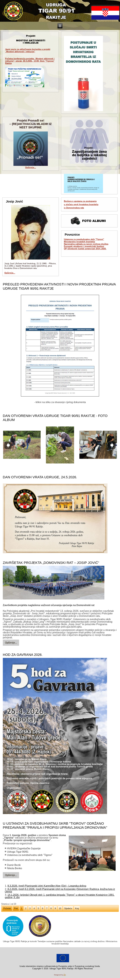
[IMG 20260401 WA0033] (92, 853)
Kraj (77, 908)
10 (60, 908)
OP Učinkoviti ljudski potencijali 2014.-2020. (85, 249)
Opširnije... (30, 167)
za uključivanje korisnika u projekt (27, 50)
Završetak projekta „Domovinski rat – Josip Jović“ (51, 563)
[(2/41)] (60, 445)
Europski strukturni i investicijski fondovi (84, 246)
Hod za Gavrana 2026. (22, 655)
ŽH (65, 975)
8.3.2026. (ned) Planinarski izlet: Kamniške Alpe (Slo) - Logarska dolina (47, 885)
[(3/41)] (98, 445)
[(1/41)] (22, 445)
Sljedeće (68, 908)
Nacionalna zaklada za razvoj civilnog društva (86, 244)
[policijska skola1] (53, 583)
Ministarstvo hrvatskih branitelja (79, 241)
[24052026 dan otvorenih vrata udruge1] (55, 518)
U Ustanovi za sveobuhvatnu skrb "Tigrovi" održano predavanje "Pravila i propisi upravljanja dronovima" (55, 825)
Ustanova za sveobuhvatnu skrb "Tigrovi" (84, 239)
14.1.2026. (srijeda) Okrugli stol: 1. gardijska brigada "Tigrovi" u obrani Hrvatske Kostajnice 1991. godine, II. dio (60, 896)
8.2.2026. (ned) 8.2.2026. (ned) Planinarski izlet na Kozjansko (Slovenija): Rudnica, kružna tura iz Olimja (60, 890)
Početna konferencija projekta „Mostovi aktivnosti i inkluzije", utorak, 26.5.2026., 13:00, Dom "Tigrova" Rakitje (30, 60)
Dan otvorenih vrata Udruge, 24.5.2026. (40, 477)
